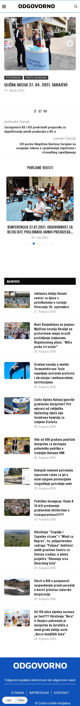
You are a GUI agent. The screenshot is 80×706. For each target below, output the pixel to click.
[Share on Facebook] (34, 111)
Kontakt (61, 693)
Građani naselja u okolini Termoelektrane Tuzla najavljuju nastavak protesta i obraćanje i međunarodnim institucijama (54, 373)
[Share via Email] (45, 111)
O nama (17, 693)
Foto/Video (13, 77)
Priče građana (36, 77)
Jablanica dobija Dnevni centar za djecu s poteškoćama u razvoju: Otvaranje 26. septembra (51, 300)
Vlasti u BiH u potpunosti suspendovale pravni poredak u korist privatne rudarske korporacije (54, 587)
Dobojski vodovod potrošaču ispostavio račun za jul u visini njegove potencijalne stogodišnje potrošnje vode (53, 477)
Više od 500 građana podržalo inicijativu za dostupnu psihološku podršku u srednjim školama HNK (54, 446)
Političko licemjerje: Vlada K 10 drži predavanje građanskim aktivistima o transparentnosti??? (53, 508)
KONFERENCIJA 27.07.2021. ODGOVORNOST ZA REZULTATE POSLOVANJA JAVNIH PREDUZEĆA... (40, 229)
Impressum (39, 693)
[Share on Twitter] (40, 111)
